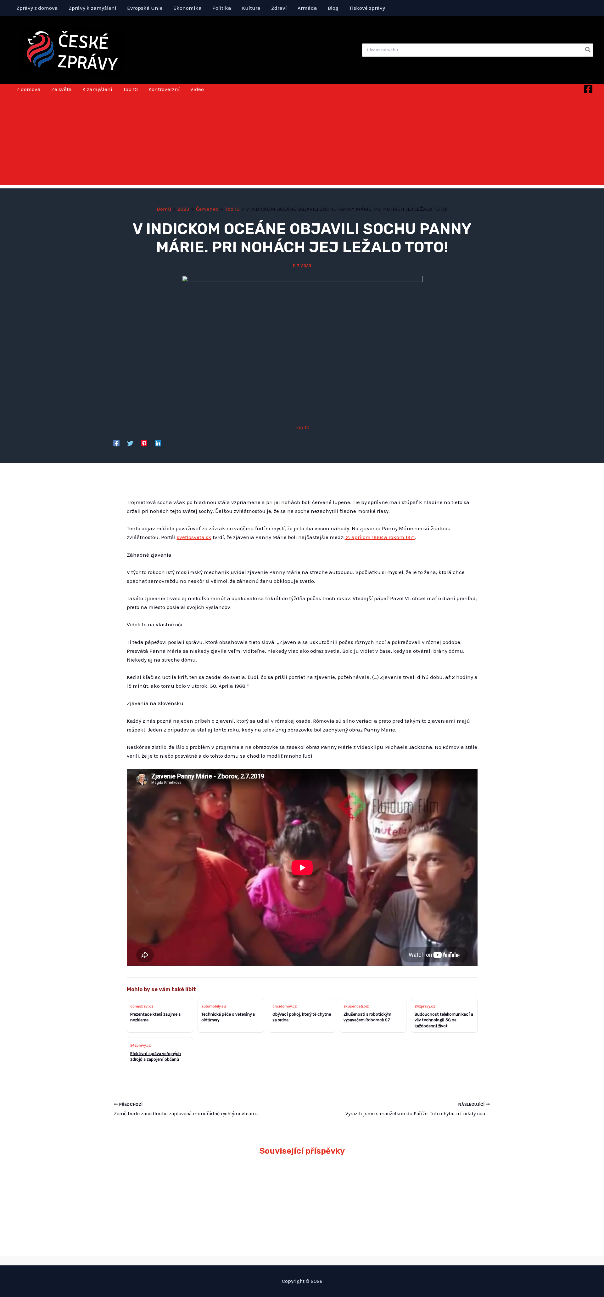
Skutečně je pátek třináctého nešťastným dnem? (431, 1183)
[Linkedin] (158, 442)
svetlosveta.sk (194, 537)
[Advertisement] (302, 141)
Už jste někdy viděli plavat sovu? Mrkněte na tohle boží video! (166, 1183)
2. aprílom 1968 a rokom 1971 (380, 537)
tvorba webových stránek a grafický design (302, 1260)
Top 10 (302, 427)
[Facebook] (588, 89)
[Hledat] (588, 50)
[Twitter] (130, 442)
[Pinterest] (144, 442)
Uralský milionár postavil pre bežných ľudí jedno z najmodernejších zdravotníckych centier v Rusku (254, 1193)
